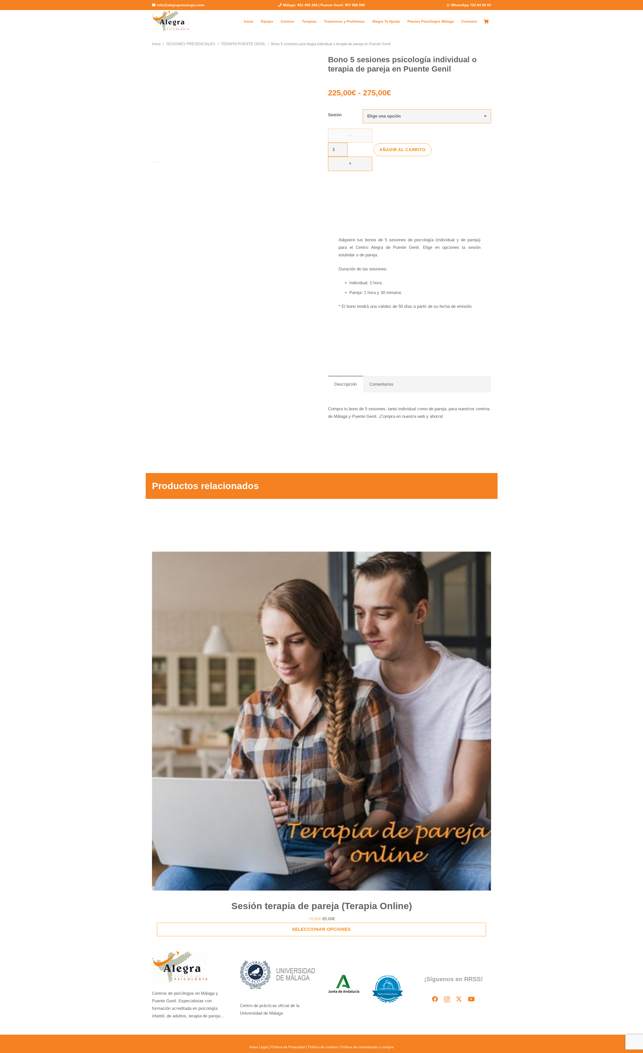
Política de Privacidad (288, 1047)
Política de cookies (323, 1047)
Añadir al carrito (402, 150)
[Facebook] (435, 999)
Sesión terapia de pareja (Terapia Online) (321, 906)
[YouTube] (471, 999)
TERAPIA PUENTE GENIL (243, 44)
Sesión (335, 114)
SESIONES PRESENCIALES (190, 44)
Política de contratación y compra (367, 1047)
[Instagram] (447, 999)
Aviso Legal (259, 1047)
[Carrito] (486, 21)
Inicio (156, 44)
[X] (459, 999)
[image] (170, 21)
